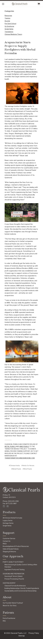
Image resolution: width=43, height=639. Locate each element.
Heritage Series (8, 523)
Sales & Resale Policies (11, 549)
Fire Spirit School (10, 23)
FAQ (4, 621)
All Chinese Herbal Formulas (12, 518)
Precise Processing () (14, 579)
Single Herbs (9, 29)
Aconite (7, 21)
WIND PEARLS (24, 446)
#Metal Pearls (16, 469)
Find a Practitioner (9, 618)
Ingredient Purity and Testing (14, 569)
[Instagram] (4, 506)
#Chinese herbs (14, 465)
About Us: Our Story (9, 605)
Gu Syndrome (9, 26)
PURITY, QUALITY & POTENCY (13, 562)
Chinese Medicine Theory (13, 34)
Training (7, 18)
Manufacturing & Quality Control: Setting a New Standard (21, 566)
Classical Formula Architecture (15, 586)
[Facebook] (8, 506)
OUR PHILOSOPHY (9, 583)
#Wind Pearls (27, 469)
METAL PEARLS (10, 446)
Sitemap (21, 636)
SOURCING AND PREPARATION (13, 574)
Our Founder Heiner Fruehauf (13, 603)
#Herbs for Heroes (27, 465)
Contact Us (6, 541)
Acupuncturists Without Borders (25, 72)
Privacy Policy (33, 633)
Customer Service (9, 538)
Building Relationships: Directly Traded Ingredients (22, 588)
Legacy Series (7, 520)
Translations (9, 32)
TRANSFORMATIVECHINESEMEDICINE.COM (20, 458)
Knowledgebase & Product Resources (16, 546)
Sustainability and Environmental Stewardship (20, 591)
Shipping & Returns (9, 551)
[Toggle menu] (3, 4)
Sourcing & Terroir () (13, 576)
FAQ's (5, 544)
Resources (8, 15)
